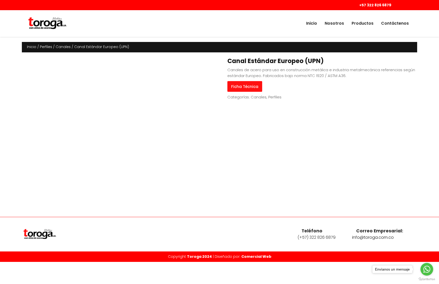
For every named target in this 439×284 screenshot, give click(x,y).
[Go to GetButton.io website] (427, 278)
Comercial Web (256, 256)
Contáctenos (395, 23)
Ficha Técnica (244, 86)
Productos (362, 23)
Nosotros (334, 23)
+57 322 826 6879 (374, 5)
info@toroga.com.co (373, 237)
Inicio (311, 23)
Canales (63, 46)
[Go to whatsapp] (426, 269)
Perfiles (46, 46)
